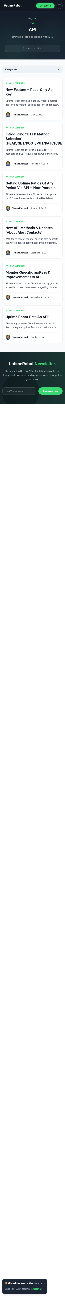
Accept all (37, 1289)
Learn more (39, 1283)
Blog (30, 18)
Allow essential (23, 1289)
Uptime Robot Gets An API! (27, 317)
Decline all (9, 1289)
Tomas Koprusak (20, 114)
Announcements (15, 83)
